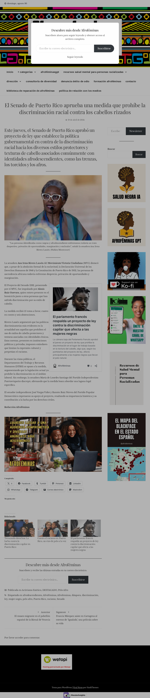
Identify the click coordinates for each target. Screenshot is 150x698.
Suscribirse (104, 48)
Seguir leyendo (75, 57)
